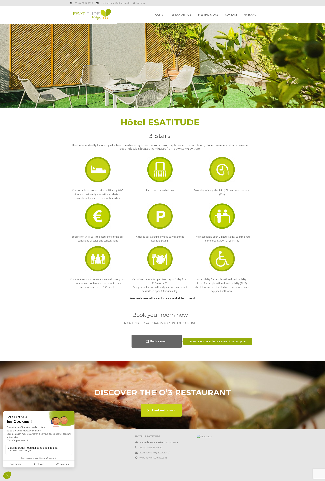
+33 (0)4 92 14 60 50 (83, 3)
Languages (141, 3)
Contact (231, 14)
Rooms (158, 14)
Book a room (158, 341)
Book (252, 14)
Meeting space (208, 14)
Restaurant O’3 (180, 14)
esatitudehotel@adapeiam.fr (115, 3)
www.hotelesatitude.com (153, 457)
